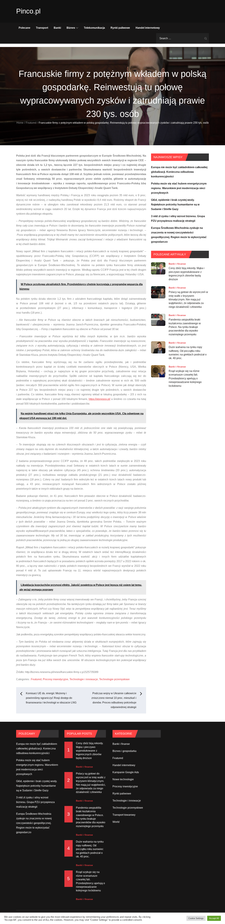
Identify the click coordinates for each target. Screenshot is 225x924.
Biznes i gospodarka (124, 751)
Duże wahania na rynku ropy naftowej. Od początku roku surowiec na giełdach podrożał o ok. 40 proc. (188, 353)
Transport (42, 27)
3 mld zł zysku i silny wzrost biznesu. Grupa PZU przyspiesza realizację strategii (35, 802)
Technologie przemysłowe (114, 679)
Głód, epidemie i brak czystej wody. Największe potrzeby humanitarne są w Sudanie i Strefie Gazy (175, 204)
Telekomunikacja (94, 27)
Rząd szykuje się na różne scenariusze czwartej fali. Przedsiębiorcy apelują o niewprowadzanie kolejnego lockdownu (185, 378)
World (115, 821)
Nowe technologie (123, 779)
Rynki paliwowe (120, 27)
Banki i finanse (177, 263)
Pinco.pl (28, 11)
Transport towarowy (123, 814)
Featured (36, 679)
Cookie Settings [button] (196, 918)
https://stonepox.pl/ (99, 399)
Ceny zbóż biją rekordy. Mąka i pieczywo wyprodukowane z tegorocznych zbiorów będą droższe (186, 274)
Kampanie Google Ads (125, 772)
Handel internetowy (148, 27)
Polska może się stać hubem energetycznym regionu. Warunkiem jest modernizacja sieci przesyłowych (179, 188)
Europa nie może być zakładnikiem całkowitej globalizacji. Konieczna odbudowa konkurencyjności (179, 172)
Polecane (24, 27)
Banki (57, 27)
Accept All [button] (214, 918)
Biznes (71, 27)
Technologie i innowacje (84, 679)
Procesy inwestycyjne (55, 679)
